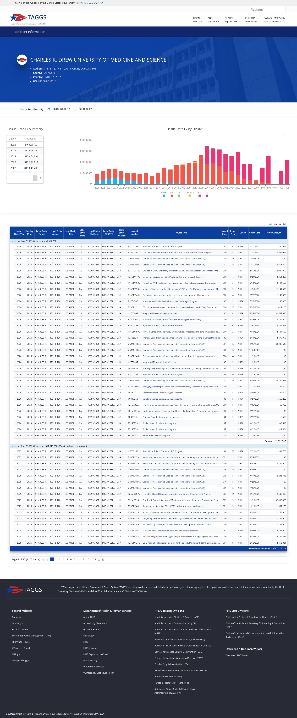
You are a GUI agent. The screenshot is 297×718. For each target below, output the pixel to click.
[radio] (58, 109)
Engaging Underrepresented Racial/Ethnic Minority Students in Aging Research (180, 386)
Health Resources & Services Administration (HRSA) (181, 670)
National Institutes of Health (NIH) (172, 682)
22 (89, 559)
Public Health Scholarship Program (159, 423)
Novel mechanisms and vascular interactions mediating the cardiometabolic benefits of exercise (188, 331)
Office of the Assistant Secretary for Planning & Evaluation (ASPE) (255, 625)
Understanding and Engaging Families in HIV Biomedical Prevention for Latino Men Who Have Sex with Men (194, 411)
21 (84, 559)
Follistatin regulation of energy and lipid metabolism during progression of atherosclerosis (186, 356)
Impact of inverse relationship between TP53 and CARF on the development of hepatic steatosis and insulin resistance (199, 289)
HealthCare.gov (20, 629)
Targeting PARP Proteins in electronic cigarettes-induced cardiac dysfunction (179, 282)
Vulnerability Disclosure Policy (98, 672)
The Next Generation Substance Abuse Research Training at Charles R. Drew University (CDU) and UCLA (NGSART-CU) (199, 404)
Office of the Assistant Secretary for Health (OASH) (251, 617)
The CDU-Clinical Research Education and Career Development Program (177, 252)
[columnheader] (13, 139)
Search (259, 9)
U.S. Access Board (21, 648)
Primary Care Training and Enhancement (162, 417)
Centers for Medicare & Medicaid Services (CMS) (179, 658)
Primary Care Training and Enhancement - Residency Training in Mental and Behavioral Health (188, 368)
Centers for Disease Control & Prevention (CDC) (178, 651)
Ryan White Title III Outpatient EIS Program (163, 246)
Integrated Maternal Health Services (160, 313)
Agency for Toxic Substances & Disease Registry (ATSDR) (183, 645)
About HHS (89, 617)
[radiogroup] (115, 108)
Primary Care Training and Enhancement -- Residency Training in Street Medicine (181, 337)
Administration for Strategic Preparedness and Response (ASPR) (183, 631)
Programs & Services (93, 666)
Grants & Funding (92, 629)
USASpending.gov (21, 660)
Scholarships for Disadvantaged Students (162, 392)
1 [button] (35, 178)
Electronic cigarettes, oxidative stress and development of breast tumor (177, 295)
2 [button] (41, 178)
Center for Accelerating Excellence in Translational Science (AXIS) (174, 258)
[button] (252, 9)
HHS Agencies (90, 648)
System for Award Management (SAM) (31, 635)
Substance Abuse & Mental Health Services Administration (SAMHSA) (176, 690)
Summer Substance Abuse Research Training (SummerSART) (172, 319)
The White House (21, 641)
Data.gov (16, 617)
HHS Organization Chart (95, 654)
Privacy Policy (90, 660)
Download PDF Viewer (237, 655)
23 (94, 559)
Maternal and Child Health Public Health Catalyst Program (170, 301)
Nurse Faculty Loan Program (156, 435)
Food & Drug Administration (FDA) (172, 664)
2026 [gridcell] (13, 144)
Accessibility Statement (95, 623)
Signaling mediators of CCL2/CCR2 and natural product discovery (174, 276)
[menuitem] (271, 224)
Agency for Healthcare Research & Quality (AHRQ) (180, 639)
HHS (85, 641)
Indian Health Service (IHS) (168, 676)
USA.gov (16, 654)
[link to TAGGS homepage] (42, 18)
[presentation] (148, 397)
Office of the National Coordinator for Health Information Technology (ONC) (255, 635)
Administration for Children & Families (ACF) (177, 617)
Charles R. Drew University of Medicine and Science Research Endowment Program (182, 270)
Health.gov (89, 635)
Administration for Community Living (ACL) (176, 623)
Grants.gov (17, 623)
